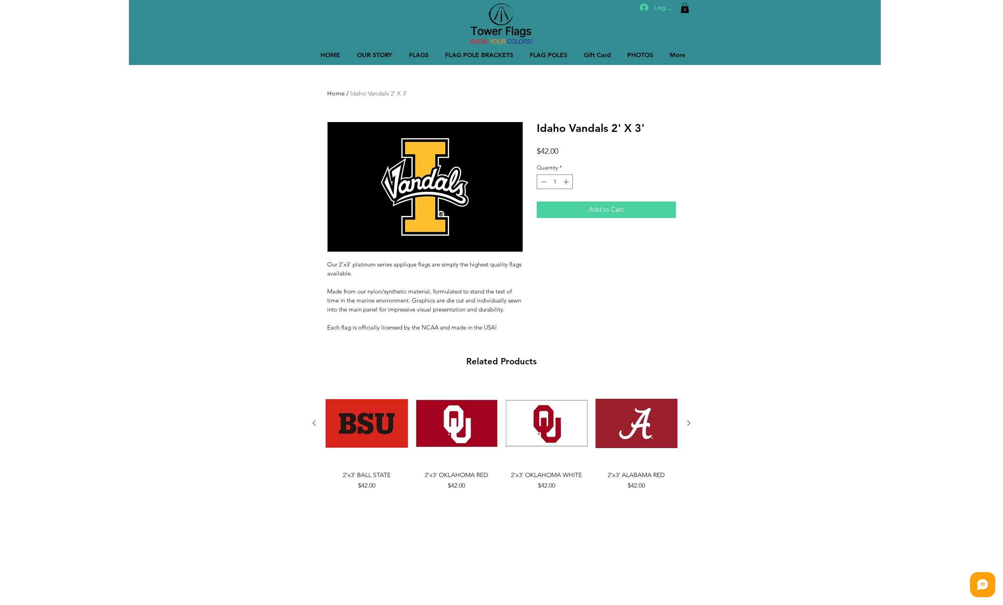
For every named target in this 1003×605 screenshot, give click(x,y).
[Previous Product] (314, 423)
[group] (501, 440)
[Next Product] (688, 423)
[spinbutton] (555, 182)
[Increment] (567, 182)
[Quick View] (367, 423)
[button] (685, 8)
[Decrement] (543, 182)
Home (336, 93)
